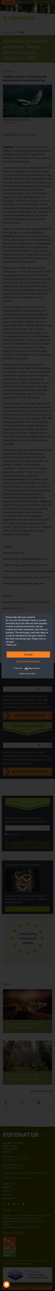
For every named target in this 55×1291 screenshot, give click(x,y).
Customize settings (28, 661)
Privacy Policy (31, 673)
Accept (28, 654)
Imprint (22, 673)
